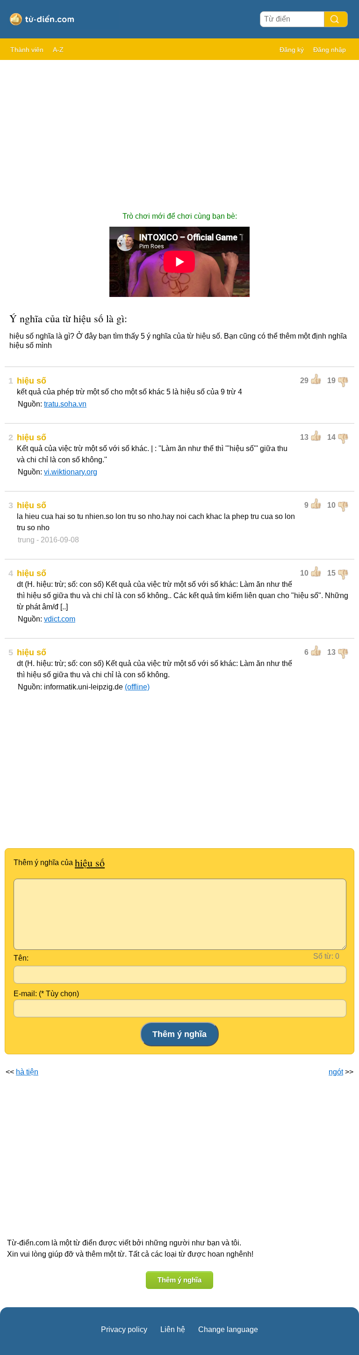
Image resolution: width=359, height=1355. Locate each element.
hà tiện (27, 1072)
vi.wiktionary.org (70, 472)
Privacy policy (124, 1329)
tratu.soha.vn (65, 404)
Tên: (21, 958)
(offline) (137, 687)
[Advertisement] (179, 131)
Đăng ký (292, 49)
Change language (228, 1329)
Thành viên (26, 49)
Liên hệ (172, 1329)
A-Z (58, 49)
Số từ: (323, 956)
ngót (336, 1072)
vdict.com (59, 619)
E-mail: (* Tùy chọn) (46, 994)
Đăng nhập (329, 49)
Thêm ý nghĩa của (59, 862)
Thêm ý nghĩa (179, 1280)
